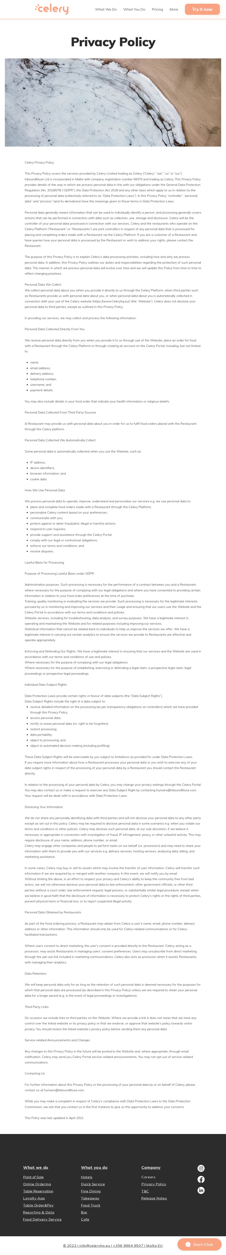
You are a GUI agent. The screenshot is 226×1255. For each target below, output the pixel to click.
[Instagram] (201, 1168)
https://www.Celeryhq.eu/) (111, 301)
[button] (106, 9)
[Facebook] (201, 1179)
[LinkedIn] (201, 1190)
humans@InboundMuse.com (176, 790)
